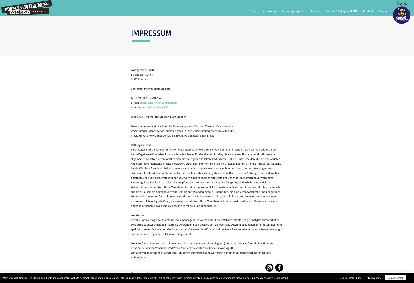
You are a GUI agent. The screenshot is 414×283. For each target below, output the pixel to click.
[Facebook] (279, 268)
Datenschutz (282, 277)
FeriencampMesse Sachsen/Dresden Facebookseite (203, 126)
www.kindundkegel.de (155, 107)
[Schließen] (410, 277)
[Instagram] (269, 268)
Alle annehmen (395, 277)
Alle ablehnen (374, 277)
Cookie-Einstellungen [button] (350, 277)
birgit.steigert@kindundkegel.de (158, 102)
